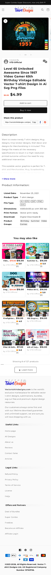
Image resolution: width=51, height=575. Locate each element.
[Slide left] (20, 54)
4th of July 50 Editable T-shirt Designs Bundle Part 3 (33, 347)
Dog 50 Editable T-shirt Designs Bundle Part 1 (6, 290)
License (8, 491)
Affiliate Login (11, 534)
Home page (10, 431)
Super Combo (11, 517)
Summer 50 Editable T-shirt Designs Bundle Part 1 (33, 261)
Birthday (25, 221)
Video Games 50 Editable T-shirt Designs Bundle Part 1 (6, 261)
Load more (27, 370)
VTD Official (15, 62)
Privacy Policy (11, 479)
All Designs (10, 436)
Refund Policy (11, 474)
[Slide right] (31, 54)
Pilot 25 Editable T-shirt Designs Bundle (9, 347)
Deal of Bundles (12, 511)
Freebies (9, 523)
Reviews (9, 447)
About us (9, 442)
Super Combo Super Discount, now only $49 (24, 2)
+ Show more (8, 179)
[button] (3, 9)
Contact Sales (11, 453)
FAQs (7, 496)
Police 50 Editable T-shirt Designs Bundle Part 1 (33, 290)
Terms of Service (13, 485)
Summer (35, 221)
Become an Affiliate (14, 528)
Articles (8, 459)
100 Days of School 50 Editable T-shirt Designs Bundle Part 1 (33, 318)
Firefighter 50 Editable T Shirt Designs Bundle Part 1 (9, 318)
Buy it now (25, 110)
